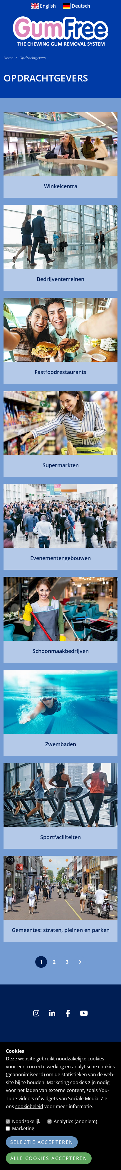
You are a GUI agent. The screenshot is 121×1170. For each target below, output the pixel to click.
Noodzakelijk (26, 1121)
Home (8, 57)
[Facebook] (68, 1013)
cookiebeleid (29, 1106)
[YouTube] (84, 1013)
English (48, 6)
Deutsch (81, 6)
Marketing (23, 1128)
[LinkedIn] (52, 1013)
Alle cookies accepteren (48, 1158)
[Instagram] (37, 1013)
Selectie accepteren (41, 1142)
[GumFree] (60, 31)
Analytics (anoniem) (75, 1121)
